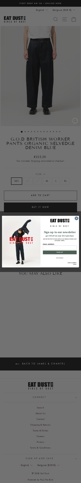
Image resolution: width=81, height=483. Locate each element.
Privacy (74, 264)
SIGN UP (59, 252)
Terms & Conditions (72, 262)
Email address (48, 244)
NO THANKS (59, 258)
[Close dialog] (76, 218)
